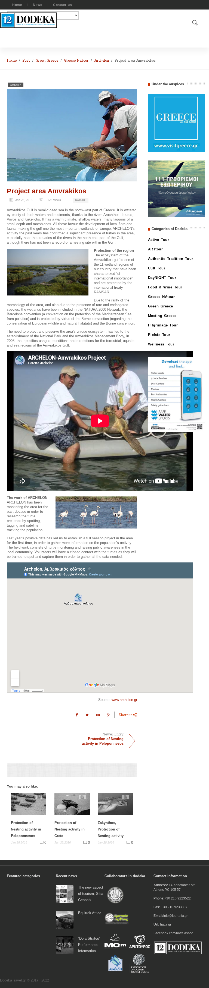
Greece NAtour (161, 297)
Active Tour (158, 240)
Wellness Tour (161, 344)
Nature (80, 200)
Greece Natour (76, 60)
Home (17, 5)
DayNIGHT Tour (162, 278)
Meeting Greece (162, 316)
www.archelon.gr (124, 700)
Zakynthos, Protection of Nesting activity (111, 829)
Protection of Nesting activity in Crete (69, 829)
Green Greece (47, 60)
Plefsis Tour (159, 335)
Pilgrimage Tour (163, 325)
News (37, 5)
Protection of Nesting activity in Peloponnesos (26, 829)
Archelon (101, 60)
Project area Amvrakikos (46, 191)
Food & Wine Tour (165, 287)
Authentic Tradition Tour (170, 259)
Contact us (62, 5)
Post (26, 60)
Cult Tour (156, 268)
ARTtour (155, 249)
